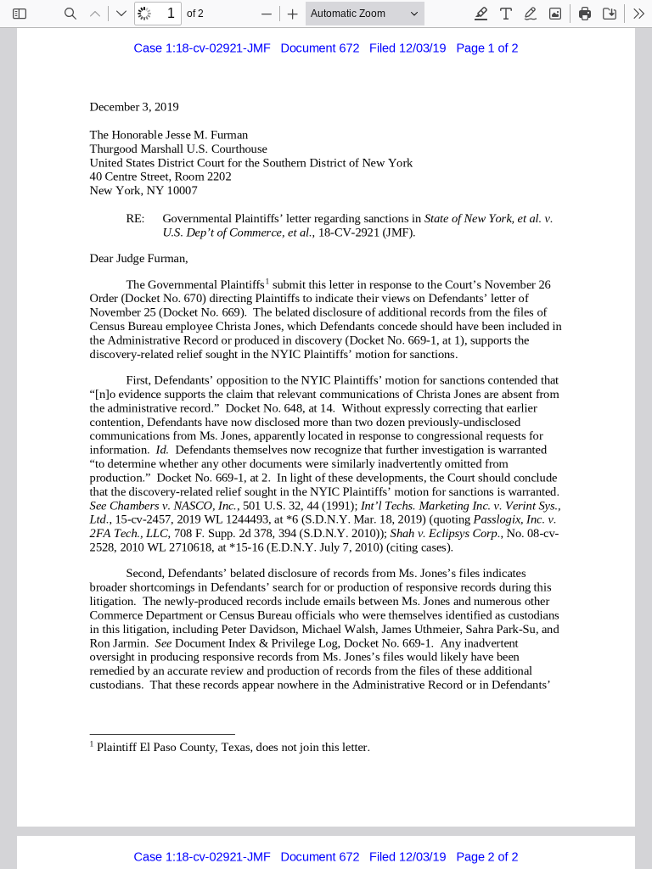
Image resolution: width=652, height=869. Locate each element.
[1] (267, 280)
